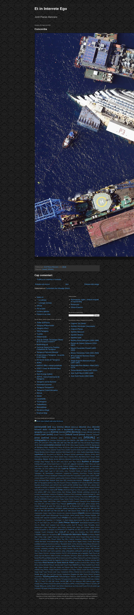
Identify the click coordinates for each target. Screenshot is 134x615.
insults (82, 515)
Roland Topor (68, 565)
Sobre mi (40, 297)
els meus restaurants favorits (84, 490)
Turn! (43, 581)
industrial (68, 513)
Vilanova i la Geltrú (91, 583)
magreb (49, 537)
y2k (91, 586)
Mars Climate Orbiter (54, 539)
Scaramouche (87, 567)
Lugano (43, 534)
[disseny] (82, 427)
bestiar (56, 459)
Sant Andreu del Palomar (61, 567)
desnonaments (77, 480)
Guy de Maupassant (73, 506)
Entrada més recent (42, 284)
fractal (66, 499)
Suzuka (59, 574)
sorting (93, 572)
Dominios (96, 483)
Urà (74, 581)
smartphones (64, 572)
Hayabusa (93, 506)
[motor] (50, 434)
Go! (54, 506)
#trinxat (39, 393)
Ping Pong (93, 555)
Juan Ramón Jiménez (65, 527)
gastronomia (71, 504)
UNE (53, 581)
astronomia (80, 454)
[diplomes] (74, 427)
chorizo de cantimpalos (92, 466)
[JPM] (68, 432)
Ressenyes (75, 304)
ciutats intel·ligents (83, 468)
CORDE (97, 475)
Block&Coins (84, 459)
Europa (90, 494)
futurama (48, 504)
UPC (70, 581)
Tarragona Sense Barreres (46, 382)
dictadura (50, 483)
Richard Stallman (49, 565)
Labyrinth (91, 529)
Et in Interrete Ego (51, 8)
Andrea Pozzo (61, 450)
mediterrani (78, 539)
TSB (36, 581)
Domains (90, 483)
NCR (91, 546)
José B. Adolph (40, 525)
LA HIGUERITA (60, 529)
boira (70, 461)
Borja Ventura (77, 461)
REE (98, 560)
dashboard (42, 480)
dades (85, 478)
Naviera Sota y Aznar (82, 546)
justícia (97, 527)
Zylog (49, 588)
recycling (93, 560)
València (88, 581)
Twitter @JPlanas (43, 322)
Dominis (37, 485)
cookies (92, 475)
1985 (65, 443)
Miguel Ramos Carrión (85, 541)
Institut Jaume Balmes (72, 515)
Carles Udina (89, 464)
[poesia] (82, 434)
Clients (97, 468)
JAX (98, 520)
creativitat (52, 478)
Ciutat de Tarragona (69, 468)
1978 (50, 443)
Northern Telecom (72, 548)
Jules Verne (76, 527)
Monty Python (72, 544)
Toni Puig (54, 579)
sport (41, 574)
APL (72, 452)
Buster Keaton (51, 464)
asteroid (73, 454)
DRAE (85, 485)
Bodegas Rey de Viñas (52, 461)
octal (48, 551)
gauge (83, 504)
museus (64, 546)
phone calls (81, 555)
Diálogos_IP (87, 480)
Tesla (78, 576)
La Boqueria (50, 529)
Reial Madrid (38, 562)
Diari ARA (96, 480)
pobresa (63, 558)
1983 (61, 443)
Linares (43, 532)
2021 (82, 443)
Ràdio (79, 560)
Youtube (40, 334)
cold (57, 471)
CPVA (47, 478)
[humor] (62, 432)
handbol (86, 506)
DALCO (90, 478)
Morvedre (79, 544)
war (45, 586)
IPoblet (65, 518)
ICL (87, 511)
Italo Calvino (92, 518)
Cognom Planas (77, 329)
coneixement (58, 473)
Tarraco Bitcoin (88, 574)
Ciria (55, 468)
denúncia (70, 480)
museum (58, 546)
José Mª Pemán (77, 525)
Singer (36, 572)
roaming (57, 565)
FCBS (47, 497)
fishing (37, 499)
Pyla (62, 560)
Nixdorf (64, 548)
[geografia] (38, 432)
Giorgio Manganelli (40, 506)
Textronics (84, 576)
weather (49, 586)
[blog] (54, 427)
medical (71, 539)
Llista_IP (62, 532)
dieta (55, 483)
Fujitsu (59, 501)
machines (91, 534)
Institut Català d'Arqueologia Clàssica (52, 515)
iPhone (59, 518)
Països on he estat (43, 314)
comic (66, 471)
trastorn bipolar (74, 579)
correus (37, 478)
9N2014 (41, 445)
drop (36, 487)
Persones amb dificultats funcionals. (66, 555)
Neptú (95, 546)
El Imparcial (51, 490)
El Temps (59, 490)
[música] (62, 434)
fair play (37, 497)
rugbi (36, 567)
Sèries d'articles (77, 307)
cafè (68, 464)
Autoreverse (45, 457)
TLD (50, 579)
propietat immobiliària (41, 560)
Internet (46, 518)
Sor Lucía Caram (85, 572)
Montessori (51, 544)
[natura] (69, 434)
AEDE (63, 445)
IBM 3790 (44, 511)
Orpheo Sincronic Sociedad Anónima (49, 553)
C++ (61, 464)
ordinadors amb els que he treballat (87, 551)
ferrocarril (92, 497)
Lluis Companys (80, 532)
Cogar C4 (52, 471)
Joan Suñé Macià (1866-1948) (82, 373)
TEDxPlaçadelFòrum (50, 576)
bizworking (76, 459)
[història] (54, 432)
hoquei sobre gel (83, 508)
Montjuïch (64, 544)
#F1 (98, 438)
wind (74, 586)
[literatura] (76, 432)
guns (64, 506)
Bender (51, 459)
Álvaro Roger (94, 447)
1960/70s (73, 440)
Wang (42, 586)
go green (49, 506)
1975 (39, 443)
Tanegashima (66, 574)
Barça (76, 457)
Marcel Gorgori (80, 537)
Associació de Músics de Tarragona (58, 454)
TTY (39, 581)
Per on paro (41, 308)
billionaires (68, 459)
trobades (96, 579)
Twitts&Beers (41, 404)
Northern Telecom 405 (86, 548)
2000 (75, 443)
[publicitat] (45, 438)
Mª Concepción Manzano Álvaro (73, 534)
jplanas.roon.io (39, 527)
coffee (41, 471)
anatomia (53, 450)
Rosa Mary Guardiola (84, 565)
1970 (86, 440)
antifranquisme (90, 450)
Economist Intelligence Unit (64, 487)
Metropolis (43, 541)
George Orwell (95, 504)
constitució (53, 475)
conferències (68, 473)
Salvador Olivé (48, 567)
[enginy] (84, 429)
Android (79, 450)
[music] (56, 434)
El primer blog (42, 413)
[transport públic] (57, 438)
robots (62, 565)
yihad (94, 586)
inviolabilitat (53, 518)
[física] (96, 429)
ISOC (83, 518)
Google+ (40, 371)
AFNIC (68, 445)
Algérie (46, 447)
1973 (97, 440)
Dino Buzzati (61, 483)
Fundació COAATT (67, 501)
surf (51, 574)
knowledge (43, 529)
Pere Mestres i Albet (48, 555)
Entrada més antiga (91, 284)
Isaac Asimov (72, 518)
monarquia (44, 544)
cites (59, 468)
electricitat (66, 490)
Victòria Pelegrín (80, 583)
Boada (97, 459)
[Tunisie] (67, 438)
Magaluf (97, 534)
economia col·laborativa (48, 487)
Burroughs (43, 464)
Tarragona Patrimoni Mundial (47, 352)
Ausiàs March (95, 454)
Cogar (46, 471)
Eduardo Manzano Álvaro (81, 487)
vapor (93, 581)
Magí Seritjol (38, 537)
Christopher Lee (39, 468)
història (65, 508)
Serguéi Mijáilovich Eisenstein (58, 569)
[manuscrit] (96, 432)
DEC (65, 480)
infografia (74, 513)
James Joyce (73, 520)
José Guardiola (50, 525)
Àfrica (72, 445)
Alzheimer (38, 450)
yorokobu (37, 588)
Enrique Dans (61, 492)
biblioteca (62, 459)
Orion (36, 553)
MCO (66, 539)
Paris (90, 553)
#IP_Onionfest (51, 440)
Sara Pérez (74, 567)
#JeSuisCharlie (61, 440)
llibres (56, 532)
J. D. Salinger (57, 520)
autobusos (38, 457)
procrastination (87, 558)
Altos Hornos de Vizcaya (62, 447)
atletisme (87, 454)
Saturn (80, 567)
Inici (67, 284)
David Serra (59, 480)
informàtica (95, 513)
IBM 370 (37, 511)
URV (84, 581)
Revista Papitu (94, 562)
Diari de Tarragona (41, 483)
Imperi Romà (52, 513)
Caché (65, 464)
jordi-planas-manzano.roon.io (89, 522)
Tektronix (73, 576)
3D (35, 445)
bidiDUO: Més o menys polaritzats (49, 365)
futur (43, 504)
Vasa (41, 583)
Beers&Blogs (41, 407)
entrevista (86, 492)
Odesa (53, 551)
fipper (97, 497)
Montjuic (57, 544)
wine (77, 586)
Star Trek (47, 574)
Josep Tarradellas (89, 525)
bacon (52, 457)
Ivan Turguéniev (47, 520)
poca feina (69, 558)
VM (98, 583)
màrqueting (43, 539)
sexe (70, 569)
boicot (66, 461)
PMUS (58, 558)
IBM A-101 (64, 511)
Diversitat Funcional (44, 384)
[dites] (89, 427)
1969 (82, 440)
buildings (37, 464)
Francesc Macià (79, 499)
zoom (45, 588)
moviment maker (40, 546)
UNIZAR (62, 581)
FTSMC (53, 501)
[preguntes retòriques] (92, 434)
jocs (49, 522)
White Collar (55, 586)
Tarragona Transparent (45, 387)
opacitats (58, 551)
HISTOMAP (58, 508)
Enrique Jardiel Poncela (74, 492)
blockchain (91, 459)
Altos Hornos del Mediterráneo (79, 447)
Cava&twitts (41, 399)
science (37, 569)
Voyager (37, 586)
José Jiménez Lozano (63, 525)
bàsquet (93, 457)
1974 (36, 443)
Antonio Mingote (50, 452)
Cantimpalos (80, 464)
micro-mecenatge (53, 541)
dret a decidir (92, 485)
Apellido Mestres (77, 335)
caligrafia (73, 464)
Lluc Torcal (70, 532)
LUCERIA (38, 534)
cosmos (42, 478)
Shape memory (77, 569)
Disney (84, 483)
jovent (97, 525)
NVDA (45, 551)
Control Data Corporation (73, 475)
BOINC (39, 363)
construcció (61, 475)
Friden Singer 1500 (45, 501)
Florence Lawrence (53, 499)
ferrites (86, 497)
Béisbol (45, 459)
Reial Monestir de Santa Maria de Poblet (58, 562)
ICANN (83, 511)
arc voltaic (77, 452)
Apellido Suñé (76, 338)
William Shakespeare (66, 586)
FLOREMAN (43, 499)
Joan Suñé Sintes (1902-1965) (82, 376)
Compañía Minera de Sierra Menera (80, 471)
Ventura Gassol (48, 583)
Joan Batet (43, 522)
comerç (61, 471)
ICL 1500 (91, 511)
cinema (51, 468)
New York (58, 548)
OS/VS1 (64, 553)
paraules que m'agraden (80, 553)
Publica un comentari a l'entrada (49, 279)
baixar (56, 457)
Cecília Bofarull (63, 466)
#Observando (42, 337)
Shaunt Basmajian (87, 569)
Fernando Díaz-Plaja (55, 497)
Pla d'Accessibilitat (45, 558)
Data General (50, 480)
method (37, 541)
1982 (58, 443)
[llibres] (89, 432)
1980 (54, 443)
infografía (81, 513)
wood (80, 586)
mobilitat (37, 544)
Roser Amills (95, 565)
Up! (67, 581)
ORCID (39, 306)
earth (39, 487)
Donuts (47, 485)
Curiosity (80, 478)
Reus (88, 562)
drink (98, 485)
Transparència (65, 579)
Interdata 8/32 (39, 518)
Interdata (87, 515)
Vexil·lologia (56, 583)
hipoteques (51, 508)
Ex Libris (96, 494)
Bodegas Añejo (39, 461)
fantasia (42, 497)
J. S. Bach (65, 520)
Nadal (69, 546)
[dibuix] (67, 427)
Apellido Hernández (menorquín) (83, 326)
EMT (45, 492)
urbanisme (78, 581)
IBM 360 (97, 508)
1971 (89, 440)
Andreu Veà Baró (71, 450)
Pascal (95, 553)
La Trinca (85, 529)
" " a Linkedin (41, 300)
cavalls (55, 466)
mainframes (56, 537)
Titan (46, 579)
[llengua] (83, 432)
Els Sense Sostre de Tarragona (48, 360)
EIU (46, 490)
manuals (73, 537)
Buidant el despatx (90, 461)
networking (44, 548)
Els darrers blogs (43, 410)
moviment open (50, 546)
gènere (88, 504)
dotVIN (64, 485)
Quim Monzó (73, 560)
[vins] (80, 438)
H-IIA (81, 506)
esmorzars (53, 494)
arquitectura (39, 454)
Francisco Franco (89, 499)
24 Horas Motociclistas (91, 443)
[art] (49, 427)
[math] (43, 434)
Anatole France (45, 450)
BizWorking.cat (42, 344)
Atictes (39, 396)
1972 (93, 440)
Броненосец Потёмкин (59, 588)
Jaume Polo (81, 520)
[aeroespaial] (40, 427)
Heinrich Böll (43, 508)
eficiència (41, 490)
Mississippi (96, 541)
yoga (98, 586)
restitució (83, 562)
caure (50, 466)
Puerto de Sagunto (54, 560)
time (43, 579)
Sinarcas (96, 569)
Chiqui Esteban (79, 466)
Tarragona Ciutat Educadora (47, 390)
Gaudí (79, 504)
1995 (72, 443)
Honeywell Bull (72, 508)
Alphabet (51, 447)
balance (61, 457)
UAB (49, 581)
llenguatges (50, 532)
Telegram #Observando (45, 325)
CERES (71, 466)
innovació (37, 515)
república (77, 562)
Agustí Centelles (80, 445)
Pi (89, 555)
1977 (47, 443)
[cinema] (60, 427)
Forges (62, 499)
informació (88, 513)
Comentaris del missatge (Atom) (58, 288)
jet (38, 522)
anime (83, 450)
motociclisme (87, 544)
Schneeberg (95, 567)
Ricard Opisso (39, 565)
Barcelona (82, 457)
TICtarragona (41, 402)
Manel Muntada (65, 537)
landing (97, 529)
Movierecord (95, 544)
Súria (54, 574)
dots (60, 485)
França (71, 499)
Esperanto (60, 494)
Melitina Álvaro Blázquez (90, 539)
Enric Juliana (52, 492)
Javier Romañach (91, 520)
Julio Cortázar (85, 527)
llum (87, 532)
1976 (43, 443)
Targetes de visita (77, 574)
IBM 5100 (50, 511)
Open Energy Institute (45, 374)
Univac (57, 581)
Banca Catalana (69, 457)
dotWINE (75, 485)
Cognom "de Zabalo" (78, 323)
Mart (63, 539)
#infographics (41, 440)
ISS (86, 518)
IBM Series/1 (72, 511)
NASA (73, 546)
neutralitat (51, 548)
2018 (78, 443)
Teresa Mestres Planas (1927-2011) (84, 370)
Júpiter (92, 527)
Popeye (80, 558)
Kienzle (37, 529)
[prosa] (37, 438)
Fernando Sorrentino (68, 497)
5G (38, 445)
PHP (86, 555)
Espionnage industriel (81, 494)
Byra (57, 464)
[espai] (90, 429)
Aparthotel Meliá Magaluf (63, 452)
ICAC (78, 511)
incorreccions (61, 513)
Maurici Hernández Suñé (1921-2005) (85, 353)
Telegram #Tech (42, 328)
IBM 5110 (57, 511)
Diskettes (68, 483)
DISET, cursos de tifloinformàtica (49, 368)
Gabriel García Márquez (58, 504)
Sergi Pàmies (44, 569)
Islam (79, 518)
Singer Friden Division (45, 572)
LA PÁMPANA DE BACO (73, 529)
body (62, 461)
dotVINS (69, 485)
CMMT (37, 471)
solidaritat (76, 572)
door (51, 485)
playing (53, 558)
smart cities (56, 572)
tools (59, 579)
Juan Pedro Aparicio (50, 527)
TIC (40, 579)
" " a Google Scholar (44, 303)
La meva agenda (43, 311)
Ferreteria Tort (79, 497)
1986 (68, 443)
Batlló (97, 457)
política (75, 558)
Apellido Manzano (77, 332)
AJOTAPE (88, 445)
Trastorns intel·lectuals (87, 579)
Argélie (83, 452)
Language (37, 532)
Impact (45, 513)
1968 (77, 440)
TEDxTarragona (42, 331)
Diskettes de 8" (77, 483)
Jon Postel (54, 522)
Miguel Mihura (72, 541)
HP (89, 508)
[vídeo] (74, 438)
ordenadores (70, 551)
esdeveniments (45, 494)
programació (95, 558)
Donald (43, 485)
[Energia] (78, 429)
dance (36, 480)
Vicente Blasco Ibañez (68, 583)
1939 (67, 440)
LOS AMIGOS (94, 532)
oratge (63, 551)
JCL (36, 522)
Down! (81, 485)
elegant (72, 490)
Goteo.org (59, 506)
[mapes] (37, 434)
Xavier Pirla (86, 586)
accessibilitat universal (52, 445)
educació (92, 487)
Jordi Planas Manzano (68, 522)
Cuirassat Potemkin (71, 478)
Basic (88, 457)
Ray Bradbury (86, 560)
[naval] (44, 269)
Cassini (40, 466)
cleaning (92, 468)
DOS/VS (56, 485)
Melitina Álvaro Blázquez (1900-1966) (85, 340)
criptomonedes (60, 478)
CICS (46, 468)
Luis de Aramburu (51, 534)
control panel (85, 475)
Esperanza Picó (69, 494)
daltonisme (96, 478)
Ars (45, 454)
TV (46, 581)
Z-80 (42, 588)
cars (94, 464)
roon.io (75, 565)
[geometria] (46, 432)
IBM (92, 508)
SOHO (71, 572)
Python (66, 560)
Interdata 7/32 (95, 515)
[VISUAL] (51, 269)
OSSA (69, 553)
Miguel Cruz (63, 541)
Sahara (40, 567)
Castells (45, 466)
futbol (39, 504)
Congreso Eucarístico (80, 473)
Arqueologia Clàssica (92, 452)
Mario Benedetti (91, 537)
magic (45, 537)
